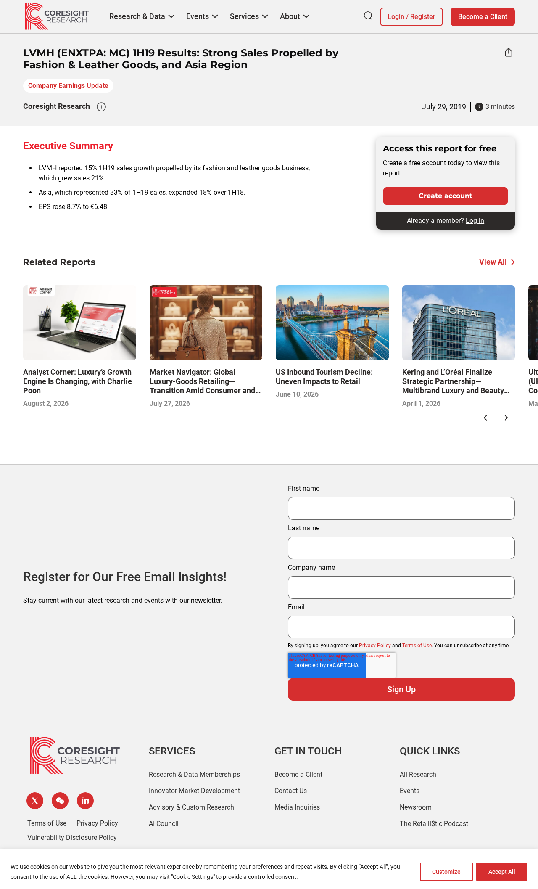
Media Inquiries (297, 807)
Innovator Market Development (194, 791)
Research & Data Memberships (194, 774)
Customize (446, 871)
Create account (445, 196)
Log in (475, 221)
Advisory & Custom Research (191, 807)
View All (493, 261)
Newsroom (416, 807)
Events (409, 791)
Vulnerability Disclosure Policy (72, 837)
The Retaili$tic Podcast (434, 824)
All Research (418, 774)
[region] (269, 869)
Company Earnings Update (68, 86)
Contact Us (290, 791)
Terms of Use (417, 645)
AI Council (164, 824)
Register (422, 17)
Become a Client (482, 17)
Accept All (501, 871)
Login (396, 17)
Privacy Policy (375, 645)
